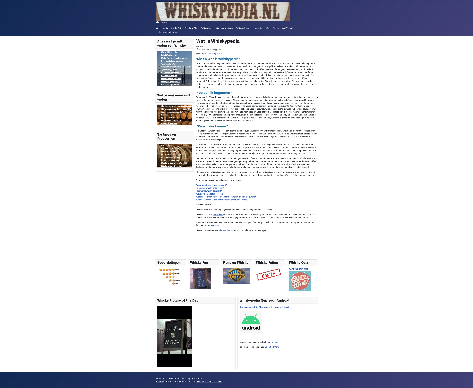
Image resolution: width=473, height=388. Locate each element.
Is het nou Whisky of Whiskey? (210, 188)
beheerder (225, 230)
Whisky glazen (242, 28)
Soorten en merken (169, 76)
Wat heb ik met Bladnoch (171, 121)
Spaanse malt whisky (169, 118)
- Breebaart (170, 148)
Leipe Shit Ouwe (272, 347)
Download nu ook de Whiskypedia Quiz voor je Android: (264, 307)
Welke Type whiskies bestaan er (174, 58)
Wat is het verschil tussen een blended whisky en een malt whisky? (226, 197)
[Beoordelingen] (170, 276)
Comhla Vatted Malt (169, 124)
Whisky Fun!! (206, 28)
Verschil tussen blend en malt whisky (176, 67)
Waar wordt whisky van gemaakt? (211, 185)
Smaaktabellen (167, 115)
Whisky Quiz (176, 28)
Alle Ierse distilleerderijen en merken (176, 109)
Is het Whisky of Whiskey (171, 55)
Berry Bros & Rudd (168, 151)
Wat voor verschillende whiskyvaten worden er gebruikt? (222, 200)
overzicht (215, 225)
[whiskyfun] (200, 278)
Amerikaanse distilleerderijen (173, 112)
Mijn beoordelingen (224, 28)
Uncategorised (215, 53)
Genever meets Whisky (170, 157)
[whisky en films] (236, 276)
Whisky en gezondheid (170, 82)
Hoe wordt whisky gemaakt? (172, 73)
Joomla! (159, 381)
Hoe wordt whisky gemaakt (172, 61)
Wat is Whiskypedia (169, 52)
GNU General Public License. (209, 381)
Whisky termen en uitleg (171, 79)
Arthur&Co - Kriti (174, 163)
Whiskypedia (162, 28)
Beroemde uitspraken (169, 32)
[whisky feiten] (268, 274)
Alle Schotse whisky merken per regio (176, 106)
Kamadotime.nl (272, 342)
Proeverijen (257, 28)
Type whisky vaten (168, 64)
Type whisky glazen (169, 70)
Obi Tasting (166, 145)
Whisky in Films (191, 28)
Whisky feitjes (272, 28)
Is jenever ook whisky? (170, 85)
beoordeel (218, 214)
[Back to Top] (468, 383)
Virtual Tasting (171, 154)
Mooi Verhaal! (288, 28)
